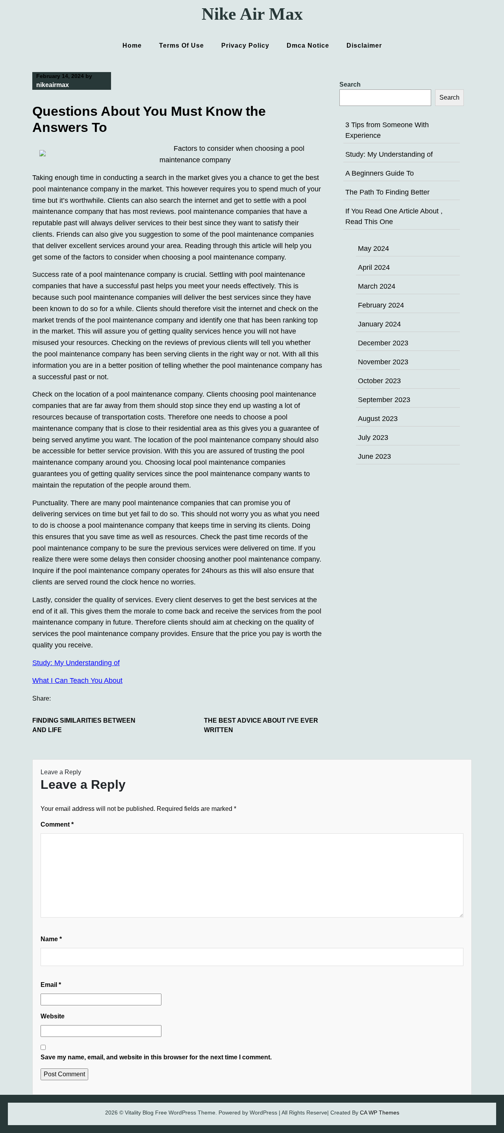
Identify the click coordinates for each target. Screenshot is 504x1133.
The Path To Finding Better (387, 192)
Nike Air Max (252, 14)
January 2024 (379, 324)
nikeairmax (52, 85)
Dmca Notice (308, 45)
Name (51, 939)
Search (350, 84)
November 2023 (383, 362)
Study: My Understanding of (76, 663)
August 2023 (378, 419)
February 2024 (381, 305)
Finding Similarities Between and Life (83, 725)
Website (53, 1016)
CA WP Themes (379, 1112)
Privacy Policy (245, 45)
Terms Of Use (181, 45)
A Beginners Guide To (379, 173)
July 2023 (373, 437)
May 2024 (373, 248)
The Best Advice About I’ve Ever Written (261, 725)
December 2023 (383, 343)
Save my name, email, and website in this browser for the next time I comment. (156, 1057)
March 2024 (376, 286)
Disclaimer (364, 45)
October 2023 (379, 381)
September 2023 (384, 400)
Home (132, 45)
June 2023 (374, 456)
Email (51, 984)
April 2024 (374, 267)
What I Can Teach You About (77, 680)
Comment (57, 824)
